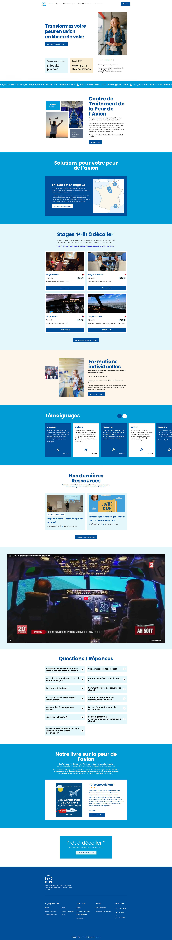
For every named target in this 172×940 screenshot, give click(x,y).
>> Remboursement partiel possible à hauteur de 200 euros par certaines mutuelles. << (86, 246)
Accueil (51, 4)
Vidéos (78, 907)
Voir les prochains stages (62, 206)
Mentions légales (101, 907)
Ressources (79, 918)
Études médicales (81, 914)
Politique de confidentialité (103, 911)
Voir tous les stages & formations (86, 340)
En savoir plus (95, 142)
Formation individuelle (67, 911)
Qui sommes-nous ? (51, 911)
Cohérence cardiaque (83, 911)
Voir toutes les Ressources (86, 537)
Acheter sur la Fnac (97, 815)
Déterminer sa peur (69, 4)
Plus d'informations (96, 394)
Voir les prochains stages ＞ (56, 44)
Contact (125, 4)
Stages (63, 907)
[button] (84, 4)
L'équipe (58, 4)
